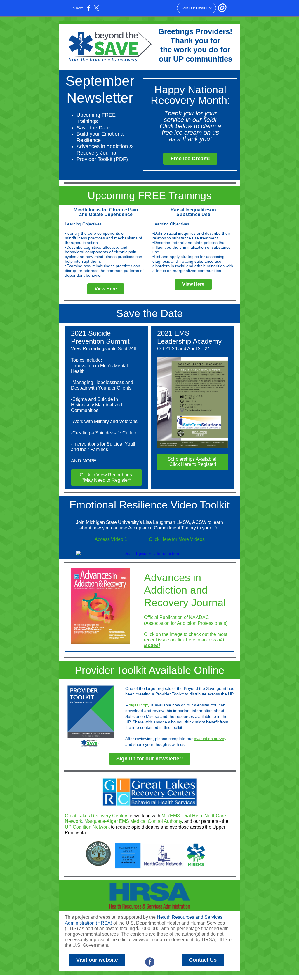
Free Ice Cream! (190, 159)
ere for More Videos (184, 539)
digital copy (140, 705)
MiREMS (170, 815)
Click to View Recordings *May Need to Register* (106, 477)
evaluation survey (210, 738)
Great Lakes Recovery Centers (96, 815)
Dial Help (192, 815)
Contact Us (203, 960)
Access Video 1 (111, 539)
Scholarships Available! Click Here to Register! (193, 462)
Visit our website (97, 960)
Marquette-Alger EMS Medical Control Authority (133, 821)
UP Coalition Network (87, 827)
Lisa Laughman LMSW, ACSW (174, 522)
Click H (156, 539)
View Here (106, 288)
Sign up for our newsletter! (149, 759)
